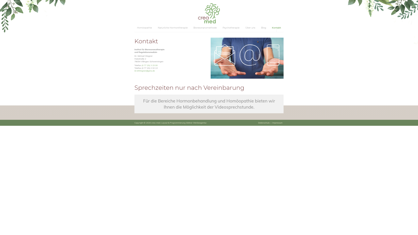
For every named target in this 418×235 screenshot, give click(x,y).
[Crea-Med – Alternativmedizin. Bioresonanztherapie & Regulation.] (209, 13)
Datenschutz (264, 123)
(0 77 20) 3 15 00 (150, 65)
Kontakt (276, 27)
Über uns (250, 27)
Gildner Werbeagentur (196, 123)
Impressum (277, 123)
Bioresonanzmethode (205, 27)
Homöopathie (144, 27)
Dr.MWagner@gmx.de (144, 71)
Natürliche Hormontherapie (173, 27)
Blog (263, 27)
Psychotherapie (231, 27)
